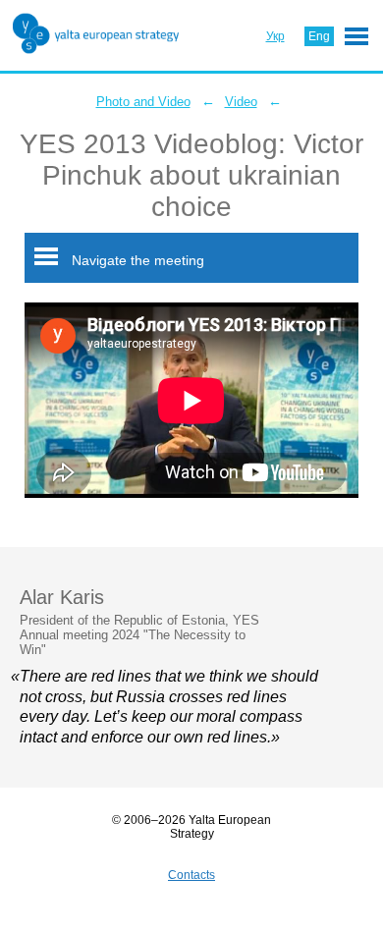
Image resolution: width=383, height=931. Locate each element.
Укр (275, 36)
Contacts (191, 875)
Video (241, 101)
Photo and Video (143, 101)
